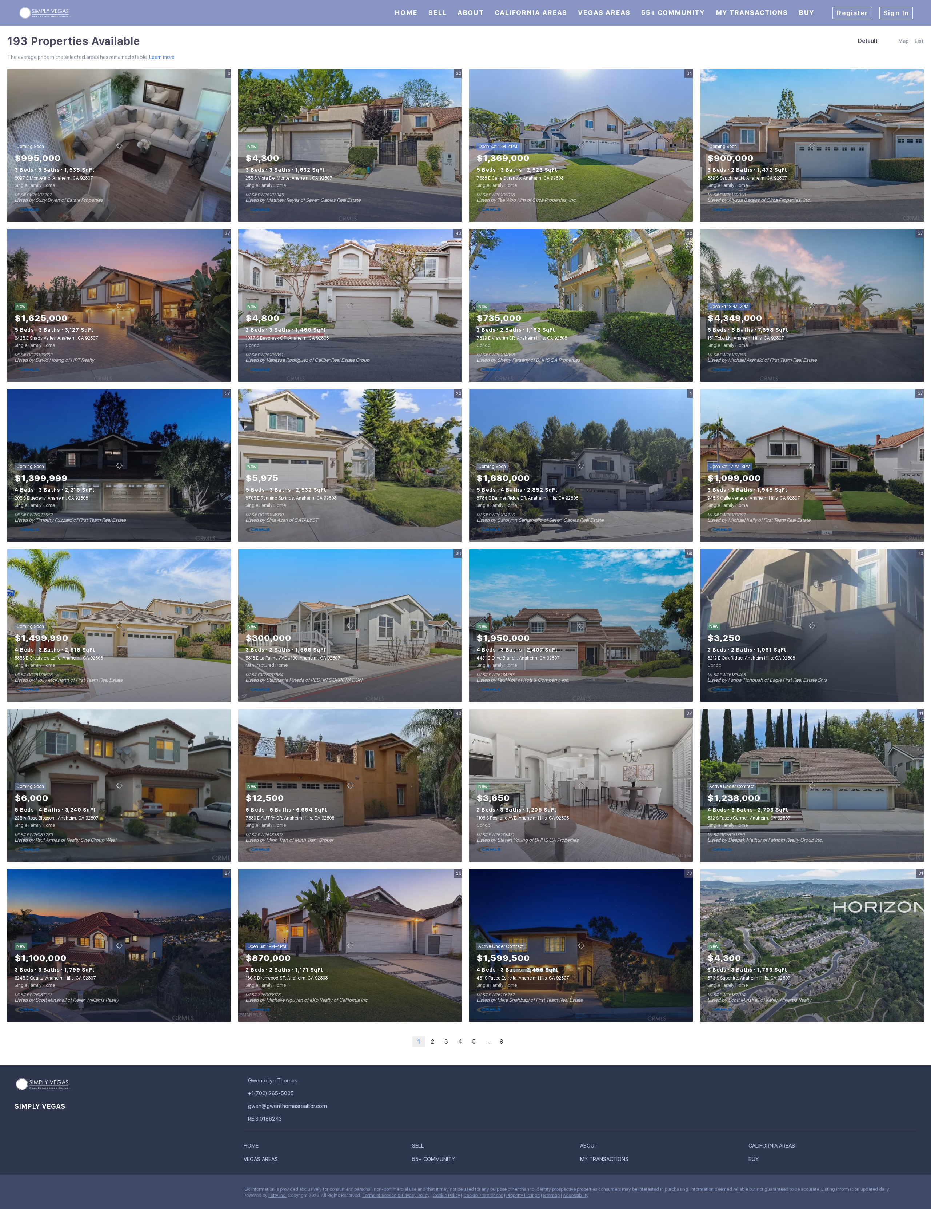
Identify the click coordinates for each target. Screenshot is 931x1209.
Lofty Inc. (277, 1195)
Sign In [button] (896, 13)
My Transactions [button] (752, 12)
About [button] (470, 12)
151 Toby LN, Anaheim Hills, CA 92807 (745, 338)
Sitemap (551, 1195)
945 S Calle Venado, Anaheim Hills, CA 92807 (753, 498)
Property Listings (523, 1195)
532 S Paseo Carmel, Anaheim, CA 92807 (749, 818)
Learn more (162, 57)
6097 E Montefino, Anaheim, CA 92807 (54, 178)
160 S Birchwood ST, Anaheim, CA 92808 (286, 978)
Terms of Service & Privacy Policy (395, 1195)
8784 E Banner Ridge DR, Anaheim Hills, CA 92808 (527, 498)
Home (406, 12)
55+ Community (672, 12)
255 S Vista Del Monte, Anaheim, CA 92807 (288, 178)
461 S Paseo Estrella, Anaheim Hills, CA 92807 (522, 978)
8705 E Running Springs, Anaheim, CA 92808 (290, 498)
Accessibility (575, 1195)
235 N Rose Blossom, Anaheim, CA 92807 (57, 818)
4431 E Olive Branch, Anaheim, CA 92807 (518, 658)
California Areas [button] (531, 12)
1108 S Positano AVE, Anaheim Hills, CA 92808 (522, 818)
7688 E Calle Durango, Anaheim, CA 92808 (519, 178)
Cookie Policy (446, 1195)
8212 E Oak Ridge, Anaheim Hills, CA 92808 (751, 658)
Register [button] (852, 13)
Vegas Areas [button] (604, 12)
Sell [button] (437, 12)
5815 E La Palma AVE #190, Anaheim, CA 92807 (292, 658)
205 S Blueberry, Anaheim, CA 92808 (51, 498)
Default (868, 40)
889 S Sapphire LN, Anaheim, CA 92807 (747, 178)
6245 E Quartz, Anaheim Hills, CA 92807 (55, 978)
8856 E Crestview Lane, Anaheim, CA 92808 (59, 658)
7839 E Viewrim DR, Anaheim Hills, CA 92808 (521, 338)
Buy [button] (806, 12)
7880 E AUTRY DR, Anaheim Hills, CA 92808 (289, 818)
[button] (253, 1147)
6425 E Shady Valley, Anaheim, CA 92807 (56, 338)
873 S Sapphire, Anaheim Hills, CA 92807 (749, 978)
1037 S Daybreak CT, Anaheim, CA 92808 (287, 338)
